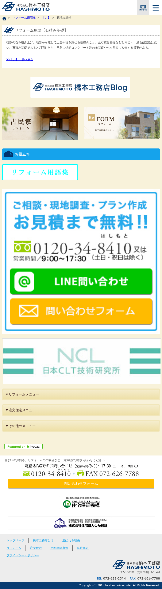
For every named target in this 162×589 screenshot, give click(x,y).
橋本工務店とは (43, 540)
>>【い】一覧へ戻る (19, 59)
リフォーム (14, 548)
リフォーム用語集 (24, 17)
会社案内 (83, 548)
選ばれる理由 (71, 540)
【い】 (46, 17)
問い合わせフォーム (81, 483)
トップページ (15, 540)
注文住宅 (36, 548)
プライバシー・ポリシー (23, 555)
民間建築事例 (59, 548)
